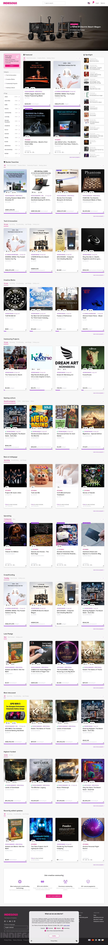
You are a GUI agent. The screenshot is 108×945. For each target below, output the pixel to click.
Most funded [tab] (13, 578)
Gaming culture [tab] (43, 165)
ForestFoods (87, 375)
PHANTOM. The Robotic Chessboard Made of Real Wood (92, 200)
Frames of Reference (64, 316)
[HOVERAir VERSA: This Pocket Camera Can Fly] (67, 74)
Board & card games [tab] (9, 401)
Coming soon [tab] (7, 519)
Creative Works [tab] (41, 58)
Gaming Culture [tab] (51, 58)
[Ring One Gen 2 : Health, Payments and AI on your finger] (92, 239)
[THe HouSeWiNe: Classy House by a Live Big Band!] (66, 652)
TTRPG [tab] (19, 401)
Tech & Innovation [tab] (31, 58)
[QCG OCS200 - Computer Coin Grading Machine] (66, 239)
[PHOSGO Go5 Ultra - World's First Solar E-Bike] (37, 123)
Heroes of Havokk (89, 493)
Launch (12, 65)
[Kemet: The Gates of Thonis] (92, 652)
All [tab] (24, 58)
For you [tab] (6, 224)
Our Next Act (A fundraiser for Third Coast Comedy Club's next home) (40, 318)
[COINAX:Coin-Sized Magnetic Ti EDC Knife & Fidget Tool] (41, 652)
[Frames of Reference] (66, 298)
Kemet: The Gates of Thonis (92, 669)
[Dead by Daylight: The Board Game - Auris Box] (15, 416)
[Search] (45, 3)
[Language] (89, 3)
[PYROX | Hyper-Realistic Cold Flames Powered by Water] (37, 74)
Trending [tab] (6, 578)
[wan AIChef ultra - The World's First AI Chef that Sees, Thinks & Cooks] (67, 123)
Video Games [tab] (25, 401)
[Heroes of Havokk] (92, 475)
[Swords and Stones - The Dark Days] (41, 534)
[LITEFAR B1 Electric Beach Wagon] (41, 239)
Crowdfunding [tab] (20, 224)
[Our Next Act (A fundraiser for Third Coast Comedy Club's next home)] (41, 298)
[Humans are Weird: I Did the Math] (15, 652)
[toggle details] (50, 105)
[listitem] (12, 97)
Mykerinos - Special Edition (92, 434)
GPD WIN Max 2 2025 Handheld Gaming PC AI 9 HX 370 (40, 200)
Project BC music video (13, 493)
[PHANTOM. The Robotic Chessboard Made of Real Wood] (92, 180)
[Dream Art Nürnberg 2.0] (66, 357)
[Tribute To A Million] (15, 534)
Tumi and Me (35, 493)
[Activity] (93, 3)
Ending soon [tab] (36, 224)
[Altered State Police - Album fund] (92, 298)
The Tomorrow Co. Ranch (13, 375)
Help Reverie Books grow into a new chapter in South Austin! (41, 377)
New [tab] (14, 519)
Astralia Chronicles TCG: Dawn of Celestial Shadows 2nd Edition (66, 554)
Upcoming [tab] (12, 224)
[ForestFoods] (92, 357)
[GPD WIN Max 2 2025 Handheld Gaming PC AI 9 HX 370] (41, 180)
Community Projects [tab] (32, 165)
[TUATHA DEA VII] (15, 298)
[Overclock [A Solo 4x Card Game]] (66, 416)
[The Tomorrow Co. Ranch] (15, 357)
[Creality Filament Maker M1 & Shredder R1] (15, 180)
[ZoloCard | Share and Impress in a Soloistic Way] (92, 534)
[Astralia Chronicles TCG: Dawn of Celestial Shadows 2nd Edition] (66, 534)
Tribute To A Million (11, 552)
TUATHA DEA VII (10, 316)
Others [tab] (32, 401)
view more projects (74, 157)
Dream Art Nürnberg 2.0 (65, 375)
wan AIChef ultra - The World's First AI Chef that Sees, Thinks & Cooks (66, 144)
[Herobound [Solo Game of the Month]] (41, 416)
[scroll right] (79, 58)
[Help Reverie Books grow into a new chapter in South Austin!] (41, 357)
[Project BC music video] (15, 475)
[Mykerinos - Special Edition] (92, 416)
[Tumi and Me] (41, 475)
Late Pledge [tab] (28, 224)
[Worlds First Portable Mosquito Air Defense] (66, 180)
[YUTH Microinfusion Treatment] (66, 475)
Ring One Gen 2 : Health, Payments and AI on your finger (91, 259)
